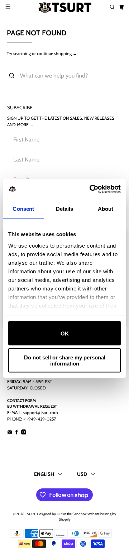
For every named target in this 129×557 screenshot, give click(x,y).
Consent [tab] (23, 209)
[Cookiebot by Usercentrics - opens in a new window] (91, 189)
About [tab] (106, 209)
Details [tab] (64, 209)
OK (65, 333)
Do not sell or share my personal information (64, 360)
